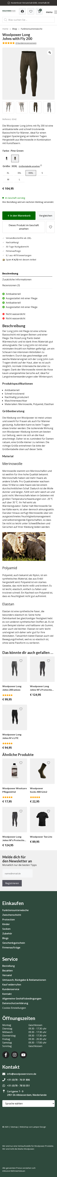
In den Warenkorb (20, 215)
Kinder (6, 924)
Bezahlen (7, 970)
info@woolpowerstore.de (21, 1074)
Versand (7, 975)
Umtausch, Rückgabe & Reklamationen (24, 979)
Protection (8, 919)
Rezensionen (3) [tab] (11, 285)
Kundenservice (10, 989)
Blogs (5, 938)
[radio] (6, 158)
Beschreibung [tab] (10, 273)
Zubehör (7, 933)
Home (5, 28)
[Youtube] (23, 1054)
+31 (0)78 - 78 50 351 (18, 1085)
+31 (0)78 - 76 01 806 (18, 1079)
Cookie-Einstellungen (14, 1007)
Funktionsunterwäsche (15, 910)
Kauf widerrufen (11, 984)
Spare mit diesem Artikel (21, 259)
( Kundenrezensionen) (25, 43)
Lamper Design (39, 1127)
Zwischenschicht (11, 914)
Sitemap (14, 1127)
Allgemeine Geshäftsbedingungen (21, 998)
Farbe (6, 150)
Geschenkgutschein (13, 942)
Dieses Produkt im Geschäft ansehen (24, 227)
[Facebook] (5, 1054)
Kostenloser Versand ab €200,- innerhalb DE (30, 2)
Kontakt (7, 993)
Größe (6, 166)
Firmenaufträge (11, 947)
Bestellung (8, 965)
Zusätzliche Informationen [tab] (16, 279)
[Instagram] (14, 1054)
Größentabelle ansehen (29, 166)
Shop (14, 28)
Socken (6, 928)
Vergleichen (45, 215)
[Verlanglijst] (22, 11)
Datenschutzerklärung (15, 1003)
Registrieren (12, 883)
